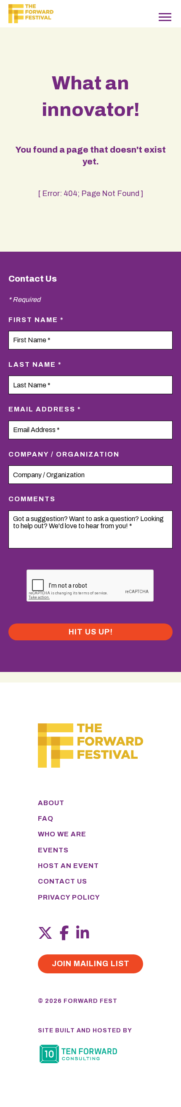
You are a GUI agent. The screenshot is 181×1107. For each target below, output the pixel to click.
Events (53, 850)
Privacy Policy (69, 897)
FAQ (45, 818)
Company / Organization (64, 454)
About (51, 802)
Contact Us (62, 881)
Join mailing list (91, 963)
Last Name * (35, 364)
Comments (32, 498)
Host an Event (68, 865)
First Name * (36, 319)
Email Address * (44, 409)
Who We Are (62, 834)
